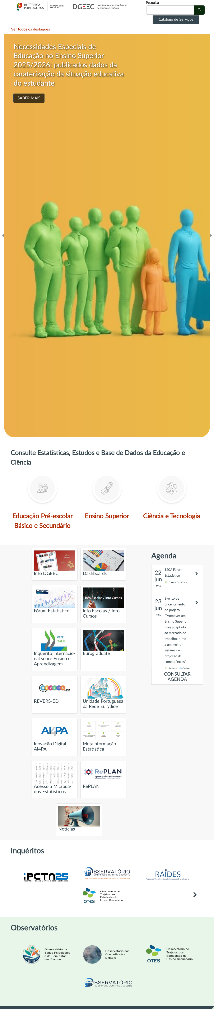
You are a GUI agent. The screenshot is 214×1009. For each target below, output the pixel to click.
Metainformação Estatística (99, 746)
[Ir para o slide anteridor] (3, 235)
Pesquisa (152, 2)
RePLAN (91, 786)
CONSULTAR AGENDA (177, 677)
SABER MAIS (29, 98)
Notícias (66, 829)
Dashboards (95, 573)
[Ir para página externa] (168, 881)
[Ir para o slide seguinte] (211, 235)
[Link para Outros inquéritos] (194, 901)
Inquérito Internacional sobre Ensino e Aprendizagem (54, 658)
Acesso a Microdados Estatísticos (52, 789)
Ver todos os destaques (30, 29)
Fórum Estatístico (51, 611)
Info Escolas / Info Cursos (101, 613)
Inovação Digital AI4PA (50, 746)
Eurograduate (96, 653)
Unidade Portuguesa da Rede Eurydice (103, 704)
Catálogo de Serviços (176, 20)
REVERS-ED (46, 701)
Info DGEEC (46, 573)
